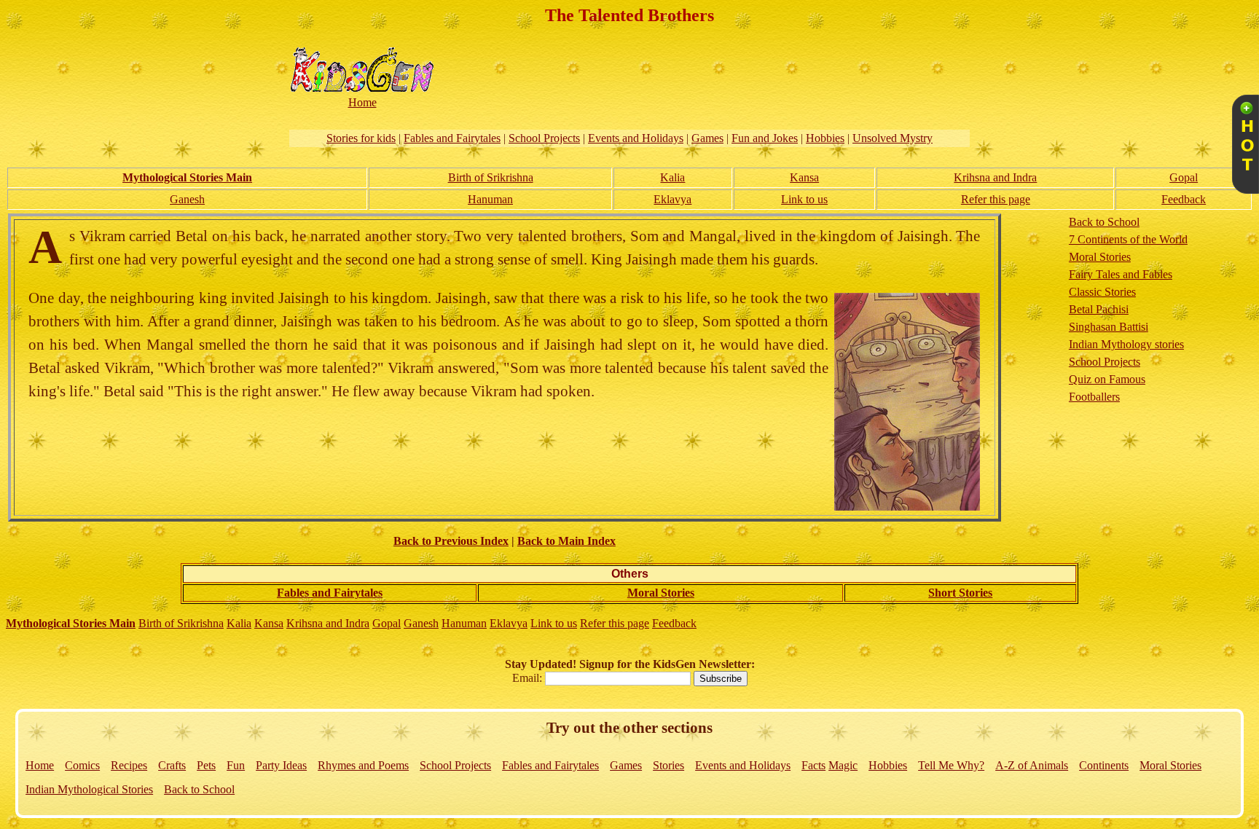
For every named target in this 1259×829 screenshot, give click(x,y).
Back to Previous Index (451, 541)
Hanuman (490, 199)
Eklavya (672, 199)
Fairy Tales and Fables (1120, 274)
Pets (206, 765)
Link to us (804, 199)
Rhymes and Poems (363, 765)
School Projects (544, 138)
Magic (843, 765)
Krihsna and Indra (995, 177)
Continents (1104, 765)
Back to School (1104, 222)
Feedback (1183, 199)
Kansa (804, 177)
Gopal (1183, 177)
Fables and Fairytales (452, 138)
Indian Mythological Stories (89, 789)
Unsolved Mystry (892, 138)
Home (40, 765)
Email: (528, 678)
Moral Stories (1100, 257)
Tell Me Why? (951, 765)
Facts (813, 765)
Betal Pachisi (1099, 309)
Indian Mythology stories (1126, 344)
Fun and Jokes (765, 138)
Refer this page (995, 199)
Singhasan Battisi (1108, 327)
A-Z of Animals (1031, 765)
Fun (236, 765)
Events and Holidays (635, 138)
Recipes (129, 765)
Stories (668, 765)
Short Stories (960, 592)
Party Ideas (281, 765)
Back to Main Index (566, 541)
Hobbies (825, 138)
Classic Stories (1102, 292)
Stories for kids (361, 138)
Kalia (672, 177)
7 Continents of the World (1128, 239)
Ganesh (187, 199)
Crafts (172, 765)
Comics (82, 765)
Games (707, 138)
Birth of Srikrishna (490, 177)
